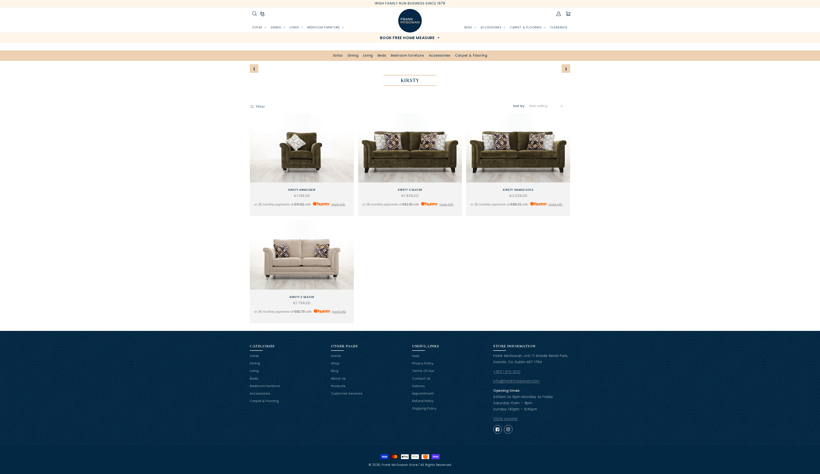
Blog (334, 371)
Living (368, 55)
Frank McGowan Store (400, 465)
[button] (254, 13)
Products (338, 386)
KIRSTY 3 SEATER (410, 190)
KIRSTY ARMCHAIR (301, 190)
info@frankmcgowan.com (516, 381)
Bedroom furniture (407, 55)
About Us (338, 378)
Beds (382, 55)
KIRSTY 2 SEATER (302, 297)
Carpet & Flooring (471, 55)
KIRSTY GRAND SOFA (518, 190)
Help (415, 356)
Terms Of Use (423, 371)
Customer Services (346, 393)
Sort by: (519, 106)
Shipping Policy (424, 408)
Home (336, 356)
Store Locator (505, 418)
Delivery (418, 386)
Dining (353, 55)
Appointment (423, 393)
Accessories (440, 55)
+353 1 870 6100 (507, 371)
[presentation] (254, 68)
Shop (335, 363)
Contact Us (421, 378)
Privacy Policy (422, 363)
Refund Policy (423, 401)
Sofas (338, 55)
